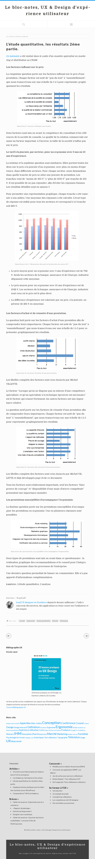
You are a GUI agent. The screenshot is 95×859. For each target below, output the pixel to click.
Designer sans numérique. (22, 814)
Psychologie (11, 737)
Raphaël (25, 36)
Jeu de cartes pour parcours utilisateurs (68, 776)
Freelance (65, 730)
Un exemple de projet (61, 794)
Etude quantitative (43, 621)
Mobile (70, 734)
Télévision (74, 737)
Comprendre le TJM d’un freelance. (26, 793)
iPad (34, 734)
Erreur (75, 727)
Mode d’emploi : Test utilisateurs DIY (66, 779)
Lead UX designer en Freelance (31, 602)
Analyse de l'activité (13, 723)
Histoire (10, 734)
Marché (55, 621)
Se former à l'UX (57, 787)
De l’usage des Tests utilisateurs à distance (69, 782)
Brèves (13, 799)
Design (9, 727)
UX (8, 741)
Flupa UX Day (48, 730)
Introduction (57, 791)
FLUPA (41, 730)
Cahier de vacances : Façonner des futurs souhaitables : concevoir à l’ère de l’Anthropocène (27, 820)
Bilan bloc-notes (34, 723)
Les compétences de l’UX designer (65, 800)
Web (13, 741)
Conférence (68, 723)
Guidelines (81, 730)
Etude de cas (81, 727)
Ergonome (51, 727)
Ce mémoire (12, 56)
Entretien (43, 727)
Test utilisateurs (50, 737)
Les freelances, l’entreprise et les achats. (28, 778)
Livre (45, 734)
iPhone (40, 734)
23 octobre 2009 (12, 36)
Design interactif (20, 727)
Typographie (63, 737)
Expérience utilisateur (29, 730)
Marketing (64, 621)
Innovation (27, 734)
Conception (51, 722)
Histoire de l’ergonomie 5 (22, 811)
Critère (86, 723)
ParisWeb (83, 734)
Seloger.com (29, 738)
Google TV (74, 730)
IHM (18, 733)
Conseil (22, 621)
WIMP (19, 741)
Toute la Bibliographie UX (16, 707)
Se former (21, 737)
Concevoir (54, 763)
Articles (13, 768)
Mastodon (13, 763)
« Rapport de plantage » (22, 808)
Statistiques (39, 737)
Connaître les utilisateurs (62, 797)
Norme (75, 734)
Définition (34, 727)
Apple (23, 723)
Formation (57, 730)
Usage (82, 737)
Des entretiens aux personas (63, 803)
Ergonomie (31, 621)
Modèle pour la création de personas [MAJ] (69, 766)
